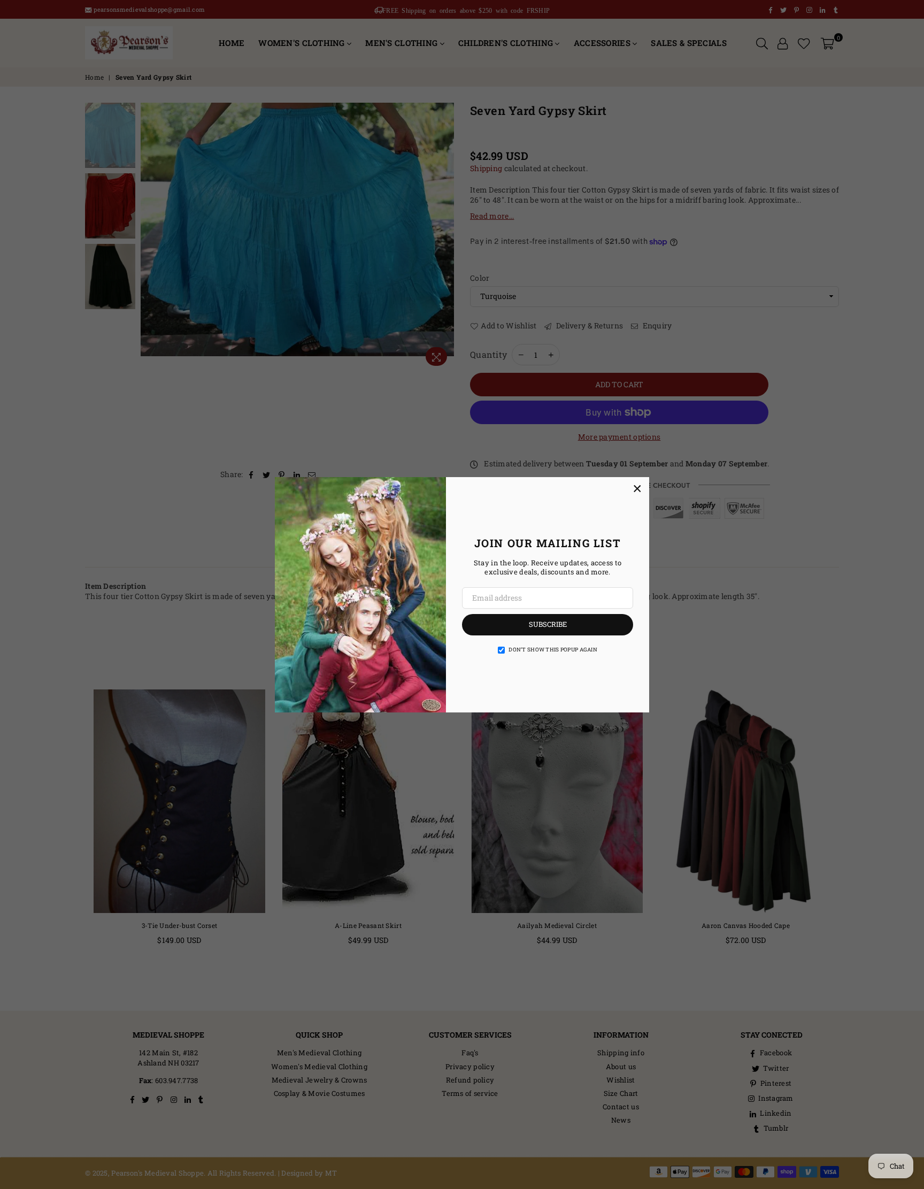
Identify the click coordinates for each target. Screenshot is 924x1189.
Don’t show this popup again (553, 649)
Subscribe (548, 624)
